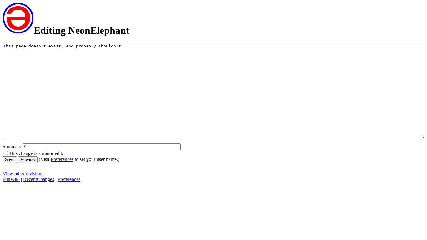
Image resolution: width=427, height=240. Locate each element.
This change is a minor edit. (36, 153)
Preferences (62, 159)
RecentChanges (38, 179)
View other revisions (23, 173)
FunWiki (11, 179)
